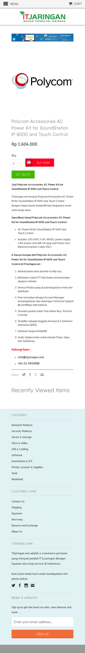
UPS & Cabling (20, 449)
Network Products (22, 425)
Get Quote (23, 174)
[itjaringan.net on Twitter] (13, 585)
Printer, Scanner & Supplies (27, 467)
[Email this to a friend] (41, 374)
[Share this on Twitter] (23, 374)
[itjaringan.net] (42, 16)
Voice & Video (19, 443)
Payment (17, 513)
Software (17, 455)
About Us (17, 531)
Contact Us (18, 501)
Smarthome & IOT (22, 461)
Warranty (17, 519)
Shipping (16, 507)
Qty (14, 155)
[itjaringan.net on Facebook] (20, 585)
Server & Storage (22, 437)
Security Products (22, 431)
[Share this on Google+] (35, 374)
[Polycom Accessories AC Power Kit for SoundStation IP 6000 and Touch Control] (42, 81)
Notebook (17, 479)
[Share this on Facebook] (29, 374)
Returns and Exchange (25, 525)
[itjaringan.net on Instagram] (26, 585)
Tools (15, 473)
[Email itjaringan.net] (32, 585)
